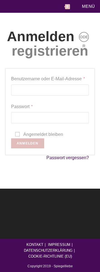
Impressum (59, 245)
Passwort (21, 106)
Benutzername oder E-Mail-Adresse (48, 78)
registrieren (50, 51)
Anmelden (40, 36)
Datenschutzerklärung (48, 250)
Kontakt (34, 245)
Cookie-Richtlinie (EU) (50, 256)
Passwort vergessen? (67, 157)
